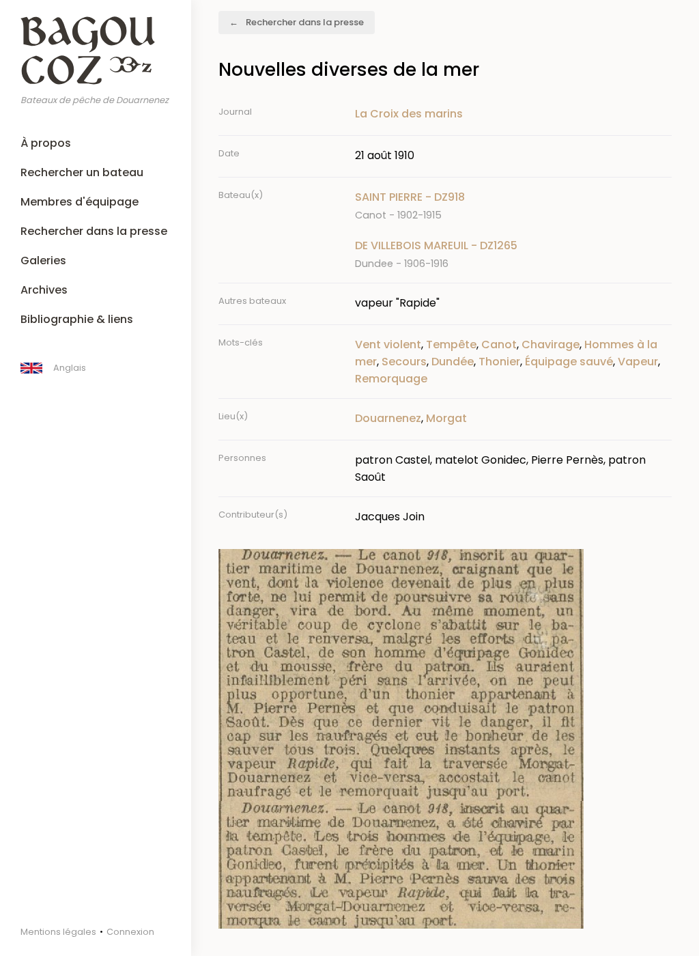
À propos (45, 143)
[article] (513, 205)
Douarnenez (388, 418)
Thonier (499, 361)
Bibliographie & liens (76, 319)
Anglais (69, 368)
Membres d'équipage (79, 202)
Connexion (130, 932)
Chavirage (551, 344)
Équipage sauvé (569, 361)
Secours (404, 361)
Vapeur (638, 361)
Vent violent (388, 344)
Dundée (452, 361)
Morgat (446, 418)
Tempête (451, 344)
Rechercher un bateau (81, 172)
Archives (44, 290)
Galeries (43, 260)
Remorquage (391, 378)
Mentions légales (58, 932)
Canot (499, 344)
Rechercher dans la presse (93, 231)
